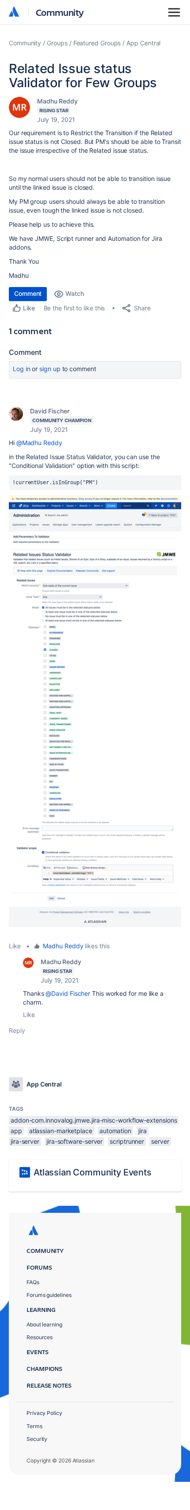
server (160, 1141)
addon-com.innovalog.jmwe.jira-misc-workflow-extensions (94, 1120)
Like (15, 946)
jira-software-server (74, 1141)
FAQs (33, 1282)
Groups (57, 43)
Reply (17, 1030)
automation (115, 1130)
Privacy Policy (44, 1413)
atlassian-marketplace (60, 1130)
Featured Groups (97, 43)
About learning (44, 1324)
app (16, 1130)
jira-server (25, 1141)
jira (142, 1130)
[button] (95, 711)
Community (60, 12)
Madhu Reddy (57, 101)
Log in (21, 368)
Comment (28, 293)
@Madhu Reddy (39, 442)
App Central (143, 43)
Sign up (49, 368)
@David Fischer (68, 993)
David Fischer (49, 411)
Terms (34, 1426)
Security (37, 1439)
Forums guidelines (49, 1295)
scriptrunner (127, 1141)
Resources (40, 1337)
